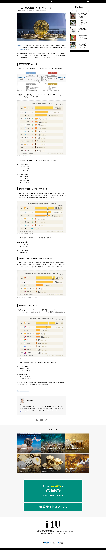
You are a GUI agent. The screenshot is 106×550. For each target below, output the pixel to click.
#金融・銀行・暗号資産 (42, 10)
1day (73, 10)
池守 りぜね (23, 10)
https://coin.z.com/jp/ (23, 391)
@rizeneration (23, 411)
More (79, 51)
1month (85, 10)
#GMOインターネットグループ (30, 10)
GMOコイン (20, 45)
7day (79, 10)
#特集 (37, 10)
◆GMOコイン (21, 389)
